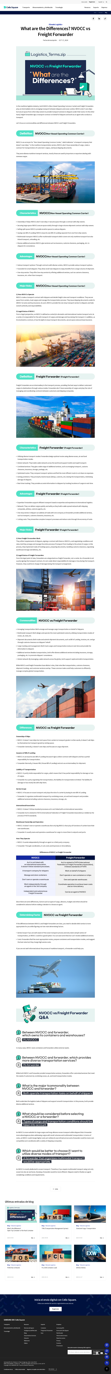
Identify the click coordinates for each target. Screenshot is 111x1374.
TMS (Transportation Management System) (55, 1228)
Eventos (58, 1343)
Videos (26, 1343)
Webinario (27, 1340)
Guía (42, 1333)
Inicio (95, 12)
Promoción (59, 1346)
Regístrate (55, 1309)
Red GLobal (59, 1333)
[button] (11, 7)
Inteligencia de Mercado (30, 1330)
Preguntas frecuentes (47, 1330)
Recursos (87, 7)
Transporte (26, 7)
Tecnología (59, 7)
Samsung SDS (60, 1328)
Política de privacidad (20, 1369)
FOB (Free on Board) (13, 1268)
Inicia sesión (84, 2)
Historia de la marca (61, 1335)
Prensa (58, 1340)
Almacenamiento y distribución (43, 7)
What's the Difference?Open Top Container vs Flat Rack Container (20, 1229)
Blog (106, 12)
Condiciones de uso (8, 1369)
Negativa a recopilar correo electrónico (36, 1369)
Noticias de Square (29, 1328)
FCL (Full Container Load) (49, 1268)
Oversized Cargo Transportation (86, 1228)
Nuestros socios (60, 1338)
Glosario (26, 1338)
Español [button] (100, 2)
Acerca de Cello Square (62, 1330)
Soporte (96, 7)
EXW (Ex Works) (81, 1268)
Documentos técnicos (30, 1335)
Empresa (104, 7)
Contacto (43, 1328)
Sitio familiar (51, 1369)
